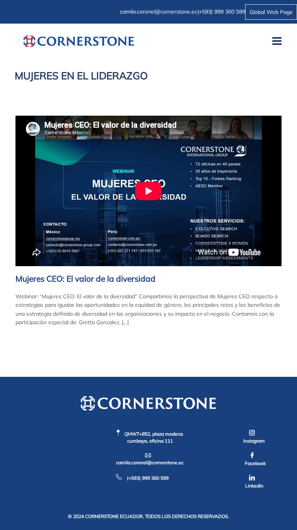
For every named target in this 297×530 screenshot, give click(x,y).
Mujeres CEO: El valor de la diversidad (85, 279)
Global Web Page (271, 12)
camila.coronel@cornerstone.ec (158, 11)
